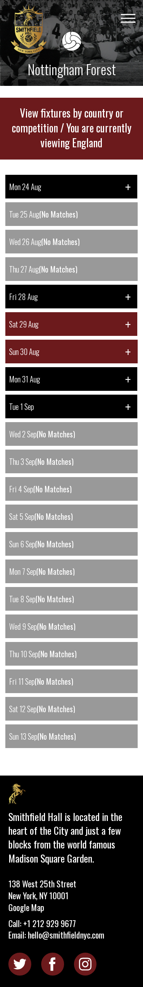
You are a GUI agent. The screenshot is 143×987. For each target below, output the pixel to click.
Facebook (52, 964)
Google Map (26, 907)
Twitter (19, 964)
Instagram (85, 964)
